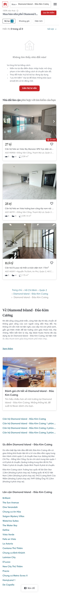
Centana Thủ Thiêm (13, 548)
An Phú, (35, 272)
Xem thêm (8, 349)
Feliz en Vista (9, 539)
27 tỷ (8, 144)
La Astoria (8, 544)
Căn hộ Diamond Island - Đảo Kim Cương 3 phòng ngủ (29, 433)
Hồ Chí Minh (52, 272)
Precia (6, 571)
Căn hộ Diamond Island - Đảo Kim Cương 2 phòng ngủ (29, 428)
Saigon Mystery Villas (13, 516)
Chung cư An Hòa (12, 512)
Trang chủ (17, 290)
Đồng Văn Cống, (24, 153)
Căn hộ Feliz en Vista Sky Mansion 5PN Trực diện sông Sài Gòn (29, 149)
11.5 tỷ (9, 263)
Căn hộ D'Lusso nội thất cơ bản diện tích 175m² (27, 268)
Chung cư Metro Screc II (15, 576)
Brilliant (6, 498)
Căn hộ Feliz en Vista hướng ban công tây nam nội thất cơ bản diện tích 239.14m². (29, 209)
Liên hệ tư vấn (29, 88)
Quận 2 (43, 290)
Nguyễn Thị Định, (24, 272)
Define (6, 530)
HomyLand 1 (9, 580)
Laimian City (9, 558)
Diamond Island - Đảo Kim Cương (30, 294)
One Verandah (10, 507)
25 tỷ (8, 204)
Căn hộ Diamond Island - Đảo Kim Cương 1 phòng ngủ (29, 424)
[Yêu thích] (51, 144)
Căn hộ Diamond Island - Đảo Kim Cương (24, 419)
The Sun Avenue (11, 503)
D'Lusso (6, 562)
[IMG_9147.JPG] (29, 139)
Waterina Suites (11, 521)
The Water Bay (10, 526)
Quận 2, (48, 153)
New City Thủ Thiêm (13, 567)
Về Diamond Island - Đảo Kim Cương (26, 313)
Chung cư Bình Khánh (14, 553)
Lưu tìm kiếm (48, 13)
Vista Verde (8, 535)
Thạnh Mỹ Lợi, (39, 153)
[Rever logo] (5, 4)
